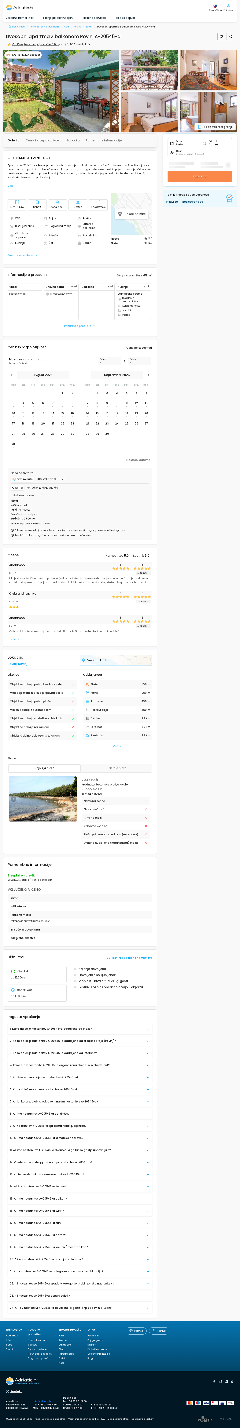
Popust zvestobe (37, 1349)
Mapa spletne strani (118, 1418)
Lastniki (161, 1330)
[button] (61, 91)
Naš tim (91, 1344)
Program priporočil (38, 1358)
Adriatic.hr (93, 1335)
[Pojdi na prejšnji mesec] (12, 375)
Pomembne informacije (104, 140)
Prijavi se (172, 202)
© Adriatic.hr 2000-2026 (19, 1418)
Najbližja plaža (44, 768)
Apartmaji (12, 1335)
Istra (61, 1335)
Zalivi (62, 1358)
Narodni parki (66, 1353)
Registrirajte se (192, 202)
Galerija (14, 140)
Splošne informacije (98, 1353)
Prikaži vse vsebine (20, 255)
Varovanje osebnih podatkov (83, 1418)
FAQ (103, 1418)
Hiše (8, 1340)
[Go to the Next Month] (147, 375)
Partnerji (138, 1330)
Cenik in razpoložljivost (43, 140)
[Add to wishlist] (221, 36)
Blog (90, 1358)
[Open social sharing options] (230, 36)
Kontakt (16, 1391)
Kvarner (63, 1340)
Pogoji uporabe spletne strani (50, 1418)
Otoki (61, 1349)
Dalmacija (65, 1344)
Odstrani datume (138, 460)
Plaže (61, 1362)
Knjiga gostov (95, 1340)
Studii (9, 1349)
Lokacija (73, 140)
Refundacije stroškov (40, 1353)
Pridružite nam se (97, 1349)
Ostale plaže (117, 768)
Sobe (9, 1344)
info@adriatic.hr (42, 1401)
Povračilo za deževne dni (42, 488)
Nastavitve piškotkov (142, 1418)
